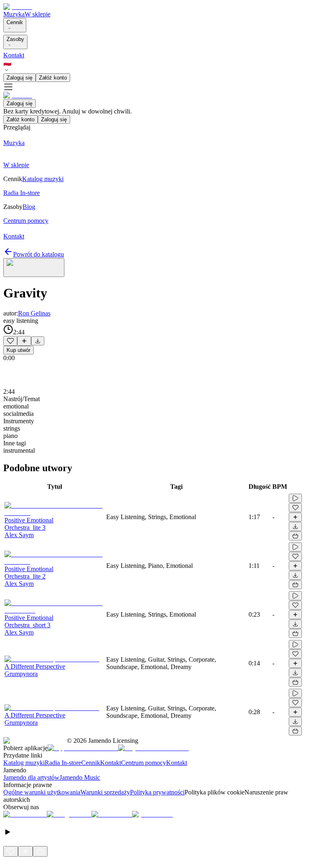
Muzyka (14, 14)
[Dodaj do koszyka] (295, 535)
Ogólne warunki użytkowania (41, 792)
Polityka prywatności (157, 792)
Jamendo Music (79, 777)
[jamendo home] (17, 6)
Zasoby (15, 39)
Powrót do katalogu (38, 254)
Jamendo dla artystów (31, 777)
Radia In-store (63, 762)
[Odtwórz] (295, 498)
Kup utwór (18, 350)
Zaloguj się (19, 78)
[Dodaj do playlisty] (24, 341)
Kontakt (13, 55)
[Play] (33, 267)
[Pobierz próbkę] (37, 340)
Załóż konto (53, 78)
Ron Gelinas (34, 313)
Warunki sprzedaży (105, 792)
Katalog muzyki (24, 762)
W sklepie (37, 14)
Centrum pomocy (143, 762)
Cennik (15, 22)
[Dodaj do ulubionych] (10, 341)
